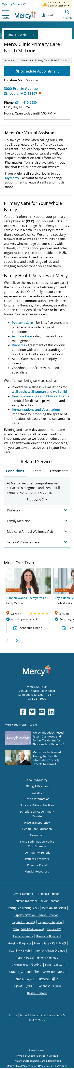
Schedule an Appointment (37, 811)
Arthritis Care (22, 336)
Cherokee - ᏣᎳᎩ (54, 971)
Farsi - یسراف (54, 964)
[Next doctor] (16, 640)
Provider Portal (37, 865)
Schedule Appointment (40, 71)
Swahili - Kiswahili (20, 950)
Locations (9, 60)
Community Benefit (37, 852)
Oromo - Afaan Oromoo (50, 950)
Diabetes (18, 345)
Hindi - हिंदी (54, 929)
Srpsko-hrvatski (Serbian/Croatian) (36, 915)
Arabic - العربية (24, 979)
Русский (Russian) (54, 908)
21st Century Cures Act (53, 1015)
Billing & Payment (37, 786)
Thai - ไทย (32, 971)
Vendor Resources (37, 871)
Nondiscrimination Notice (37, 841)
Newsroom (37, 835)
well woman (37, 391)
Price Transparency (37, 822)
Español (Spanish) (23, 922)
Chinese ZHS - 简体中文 (26, 964)
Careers (37, 792)
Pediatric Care (22, 322)
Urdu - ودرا (16, 971)
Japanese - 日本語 (49, 986)
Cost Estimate (37, 846)
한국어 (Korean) (50, 900)
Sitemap (12, 1015)
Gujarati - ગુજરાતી (23, 986)
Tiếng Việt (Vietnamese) (28, 929)
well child (60, 391)
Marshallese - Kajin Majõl (50, 943)
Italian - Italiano (37, 993)
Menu (5, 17)
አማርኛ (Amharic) (24, 893)
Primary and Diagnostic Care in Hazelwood (37, 1060)
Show (19, 80)
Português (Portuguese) (23, 908)
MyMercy (12, 178)
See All (33, 724)
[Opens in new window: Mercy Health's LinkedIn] (51, 712)
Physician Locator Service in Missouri (37, 1055)
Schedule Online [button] (31, 628)
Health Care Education (37, 829)
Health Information (37, 799)
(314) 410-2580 (26, 102)
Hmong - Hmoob (47, 957)
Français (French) (49, 893)
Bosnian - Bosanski (48, 936)
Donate (37, 816)
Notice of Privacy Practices (37, 805)
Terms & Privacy (29, 1015)
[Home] (25, 15)
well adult (19, 391)
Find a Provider (18, 34)
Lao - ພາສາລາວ (23, 936)
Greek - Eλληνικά (19, 943)
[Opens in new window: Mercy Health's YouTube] (42, 712)
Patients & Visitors (37, 859)
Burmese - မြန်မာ (47, 979)
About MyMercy (37, 780)
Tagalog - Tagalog (50, 922)
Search (67, 18)
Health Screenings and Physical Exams (40, 396)
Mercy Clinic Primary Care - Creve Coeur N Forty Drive (37, 1065)
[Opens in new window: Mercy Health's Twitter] (32, 712)
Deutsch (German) (25, 900)
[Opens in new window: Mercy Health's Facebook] (23, 712)
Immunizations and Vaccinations (36, 409)
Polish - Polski (25, 957)
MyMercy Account (12, 4)
